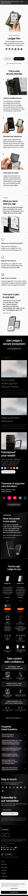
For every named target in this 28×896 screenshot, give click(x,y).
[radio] (6, 49)
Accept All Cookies (14, 892)
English (4, 835)
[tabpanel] (14, 133)
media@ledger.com (14, 784)
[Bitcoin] (17, 498)
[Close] (26, 881)
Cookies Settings (14, 888)
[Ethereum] (22, 498)
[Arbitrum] (6, 498)
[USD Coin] (11, 498)
